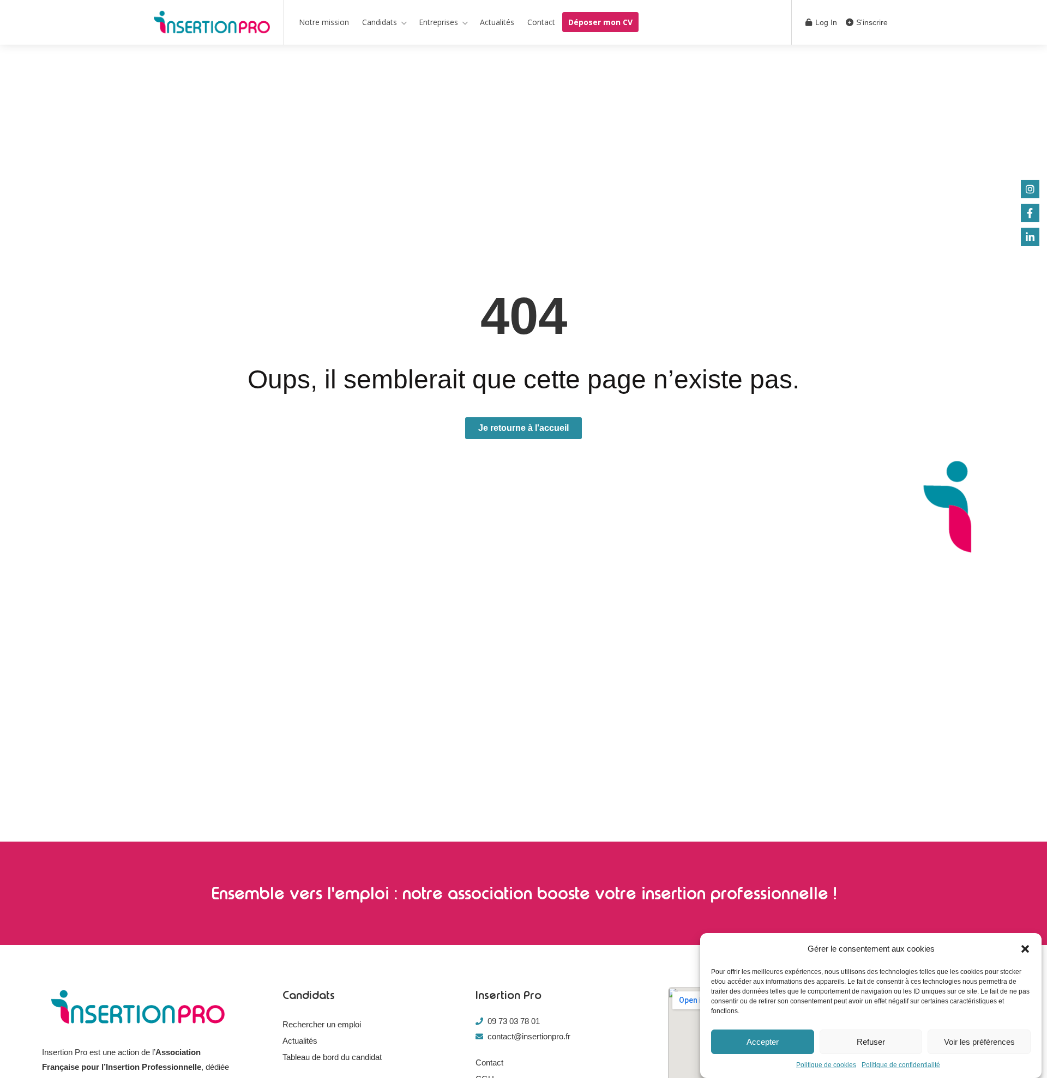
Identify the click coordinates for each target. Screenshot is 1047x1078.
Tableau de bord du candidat (332, 1057)
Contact (541, 22)
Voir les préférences (979, 1041)
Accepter (763, 1041)
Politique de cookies (826, 1065)
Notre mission (324, 22)
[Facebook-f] (1030, 213)
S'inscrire (871, 22)
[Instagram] (1030, 189)
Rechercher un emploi (321, 1024)
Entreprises (438, 22)
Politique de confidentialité (901, 1065)
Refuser (871, 1041)
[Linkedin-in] (1030, 237)
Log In (825, 22)
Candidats (379, 22)
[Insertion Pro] (212, 24)
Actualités (497, 22)
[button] (1025, 948)
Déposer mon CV (600, 22)
